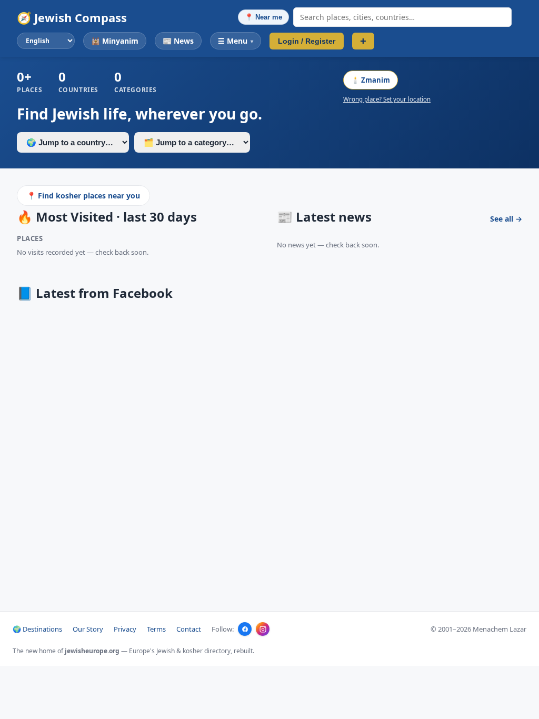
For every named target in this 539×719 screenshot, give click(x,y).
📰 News (178, 41)
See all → (506, 219)
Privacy (125, 629)
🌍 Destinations (37, 629)
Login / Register (306, 41)
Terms (156, 629)
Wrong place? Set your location (387, 99)
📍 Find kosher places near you (83, 196)
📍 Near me (263, 17)
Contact (188, 629)
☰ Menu (235, 41)
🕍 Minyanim (114, 41)
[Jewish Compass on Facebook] (245, 629)
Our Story (88, 629)
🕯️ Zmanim (370, 80)
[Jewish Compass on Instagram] (263, 629)
